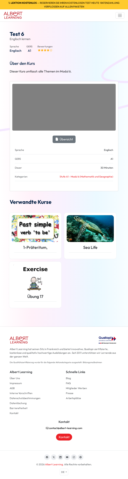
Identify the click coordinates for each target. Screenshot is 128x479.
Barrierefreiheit (18, 408)
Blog (68, 378)
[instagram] (74, 457)
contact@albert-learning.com (65, 428)
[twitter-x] (54, 457)
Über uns (15, 378)
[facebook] (47, 457)
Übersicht (66, 139)
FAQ (68, 383)
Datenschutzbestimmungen (25, 398)
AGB (12, 388)
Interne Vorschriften (21, 393)
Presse (69, 393)
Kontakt (14, 413)
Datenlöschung (18, 403)
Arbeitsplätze (73, 398)
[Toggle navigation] (120, 15)
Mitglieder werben (76, 388)
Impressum (16, 383)
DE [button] (63, 472)
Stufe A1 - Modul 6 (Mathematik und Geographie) (86, 176)
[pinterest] (80, 457)
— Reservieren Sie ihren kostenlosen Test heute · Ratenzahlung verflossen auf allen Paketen (64, 4)
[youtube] (67, 457)
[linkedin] (60, 457)
